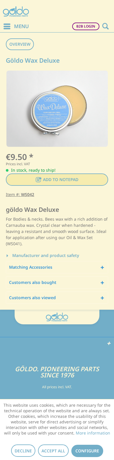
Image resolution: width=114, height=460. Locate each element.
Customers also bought (32, 282)
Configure (87, 451)
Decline (23, 451)
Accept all (53, 451)
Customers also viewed (32, 297)
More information (93, 433)
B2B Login (85, 26)
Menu (21, 26)
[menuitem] (16, 26)
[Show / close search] (105, 26)
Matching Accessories (30, 267)
